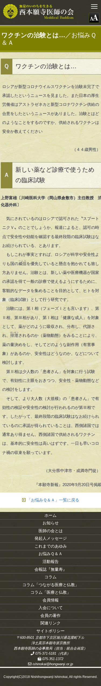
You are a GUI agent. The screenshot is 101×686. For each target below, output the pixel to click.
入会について (51, 608)
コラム (50, 577)
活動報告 (51, 561)
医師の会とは (51, 531)
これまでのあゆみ (50, 546)
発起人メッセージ (50, 538)
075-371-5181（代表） (52, 653)
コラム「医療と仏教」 (50, 592)
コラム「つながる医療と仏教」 (50, 585)
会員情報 (51, 600)
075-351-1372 (52, 659)
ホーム (50, 515)
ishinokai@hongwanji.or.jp (52, 664)
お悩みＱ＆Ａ (50, 554)
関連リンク (50, 623)
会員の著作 (50, 615)
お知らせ (51, 523)
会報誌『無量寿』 (50, 569)
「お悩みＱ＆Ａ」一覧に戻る (53, 500)
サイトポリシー (50, 631)
